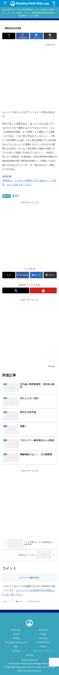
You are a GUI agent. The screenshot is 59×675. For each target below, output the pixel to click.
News (7, 196)
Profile (43, 634)
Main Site (16, 630)
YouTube (16, 651)
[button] (50, 36)
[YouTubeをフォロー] (43, 290)
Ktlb (16, 646)
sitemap (29, 655)
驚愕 (16, 196)
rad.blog (16, 638)
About (16, 634)
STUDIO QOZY (43, 642)
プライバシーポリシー (43, 651)
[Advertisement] (29, 77)
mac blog (43, 638)
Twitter (43, 646)
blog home (43, 630)
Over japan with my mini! (16, 642)
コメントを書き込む (29, 577)
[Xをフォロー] (15, 290)
